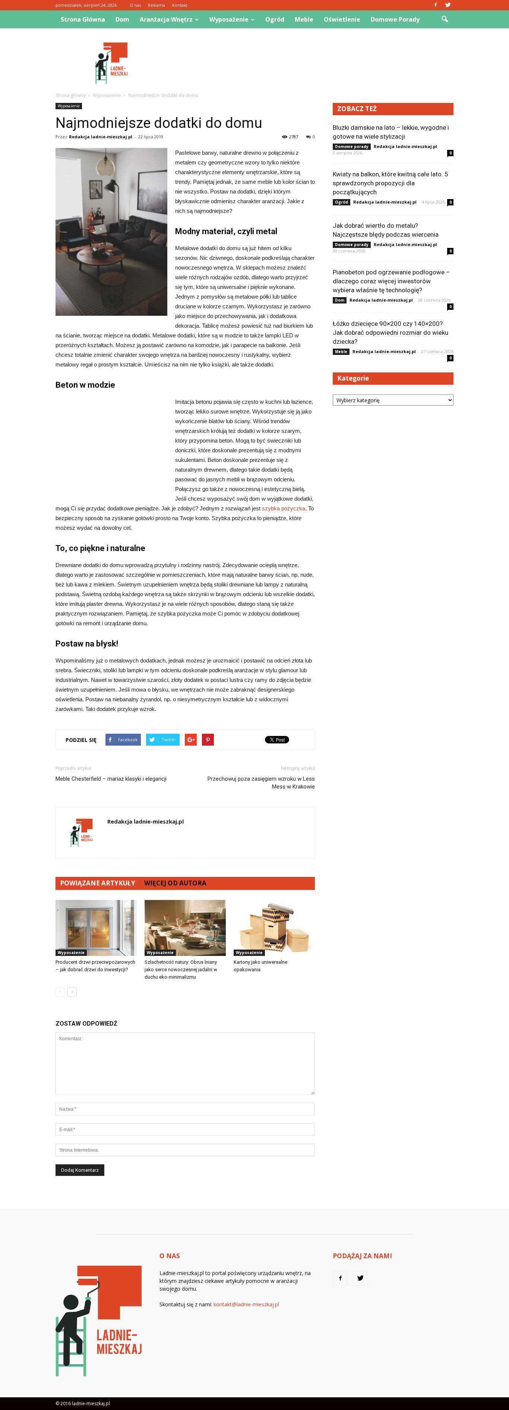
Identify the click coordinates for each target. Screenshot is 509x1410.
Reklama (156, 5)
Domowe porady (395, 19)
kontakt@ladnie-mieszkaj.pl (246, 1304)
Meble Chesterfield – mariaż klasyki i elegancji (111, 778)
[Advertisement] (317, 63)
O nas (135, 5)
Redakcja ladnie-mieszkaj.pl (100, 136)
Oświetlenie (342, 19)
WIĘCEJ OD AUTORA (175, 883)
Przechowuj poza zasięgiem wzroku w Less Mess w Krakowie (261, 782)
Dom (122, 19)
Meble (304, 19)
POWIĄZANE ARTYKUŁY (97, 883)
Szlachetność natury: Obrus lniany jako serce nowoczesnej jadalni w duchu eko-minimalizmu (181, 969)
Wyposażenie (229, 19)
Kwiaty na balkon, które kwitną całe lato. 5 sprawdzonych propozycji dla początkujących (390, 183)
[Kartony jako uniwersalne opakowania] (274, 928)
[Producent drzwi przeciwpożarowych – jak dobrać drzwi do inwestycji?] (96, 928)
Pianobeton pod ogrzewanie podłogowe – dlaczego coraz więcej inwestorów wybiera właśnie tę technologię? (391, 281)
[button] (444, 19)
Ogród (274, 19)
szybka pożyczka (283, 508)
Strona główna (83, 19)
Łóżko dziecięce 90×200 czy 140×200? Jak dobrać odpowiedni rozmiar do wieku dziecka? (390, 332)
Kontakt (179, 5)
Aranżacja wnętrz (166, 19)
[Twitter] (447, 5)
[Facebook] (435, 5)
